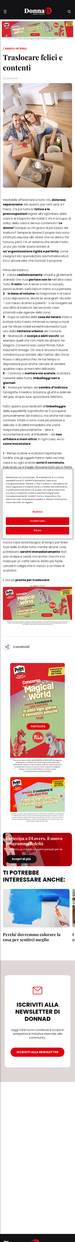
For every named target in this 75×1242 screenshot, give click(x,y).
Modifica (38, 511)
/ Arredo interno (15, 48)
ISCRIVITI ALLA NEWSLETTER (37, 1052)
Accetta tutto (37, 520)
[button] (5, 11)
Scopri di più (21, 859)
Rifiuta (37, 530)
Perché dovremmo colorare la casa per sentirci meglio (31, 937)
